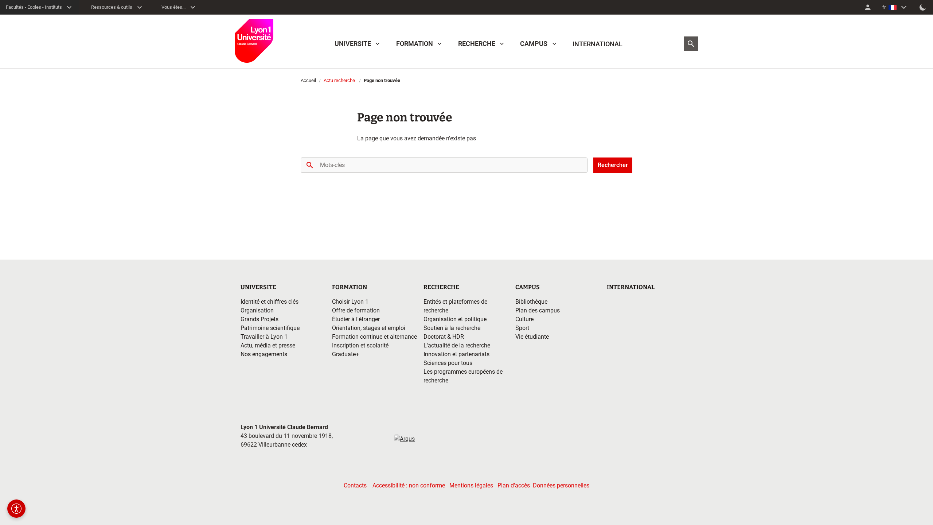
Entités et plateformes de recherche (455, 306)
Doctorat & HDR (443, 336)
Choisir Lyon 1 (350, 301)
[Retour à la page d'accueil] (254, 41)
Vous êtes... (173, 7)
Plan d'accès (513, 485)
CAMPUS (533, 43)
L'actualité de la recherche (456, 345)
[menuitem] (868, 7)
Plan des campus (537, 310)
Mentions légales (471, 485)
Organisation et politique (455, 319)
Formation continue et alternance (374, 336)
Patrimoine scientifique (270, 327)
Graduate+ (345, 354)
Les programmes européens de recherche (463, 376)
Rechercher (613, 165)
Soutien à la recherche (451, 327)
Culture (524, 319)
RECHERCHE (476, 43)
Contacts (355, 485)
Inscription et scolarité (360, 345)
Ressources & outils (111, 7)
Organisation (257, 310)
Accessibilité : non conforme (408, 485)
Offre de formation (356, 310)
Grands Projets (259, 319)
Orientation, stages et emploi (368, 327)
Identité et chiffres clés (269, 301)
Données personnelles (561, 485)
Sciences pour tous (447, 362)
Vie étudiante (532, 336)
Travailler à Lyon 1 (264, 336)
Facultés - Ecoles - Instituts (34, 7)
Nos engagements (264, 354)
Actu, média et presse (268, 345)
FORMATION (414, 43)
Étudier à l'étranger (356, 319)
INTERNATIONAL (597, 44)
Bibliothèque (531, 301)
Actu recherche (339, 80)
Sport (522, 327)
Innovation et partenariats (456, 354)
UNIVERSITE (353, 43)
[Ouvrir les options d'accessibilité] (16, 508)
